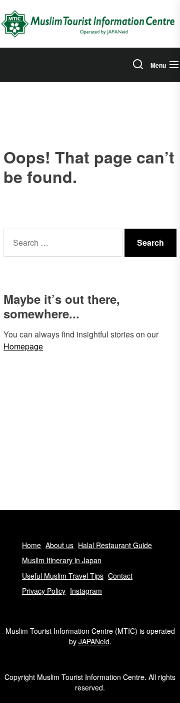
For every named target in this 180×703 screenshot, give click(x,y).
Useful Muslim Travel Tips (63, 576)
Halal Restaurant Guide (115, 545)
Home (31, 545)
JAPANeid (94, 641)
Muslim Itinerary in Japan (62, 560)
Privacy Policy (44, 591)
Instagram (86, 591)
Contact (120, 576)
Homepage (23, 346)
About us (60, 545)
